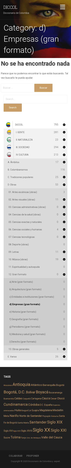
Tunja (23, 438)
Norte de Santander (30, 415)
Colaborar (15, 456)
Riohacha (54, 416)
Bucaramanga (55, 392)
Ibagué (24, 410)
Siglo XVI (8, 430)
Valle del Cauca (51, 437)
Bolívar (30, 392)
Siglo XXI (58, 430)
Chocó (61, 398)
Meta (6, 416)
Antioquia (21, 384)
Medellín (58, 410)
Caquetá (27, 399)
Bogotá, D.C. (14, 392)
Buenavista (9, 399)
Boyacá (42, 392)
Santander (38, 422)
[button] (62, 7)
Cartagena (36, 398)
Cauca (46, 398)
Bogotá (60, 385)
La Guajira (33, 410)
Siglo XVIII (26, 430)
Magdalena (45, 410)
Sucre (7, 437)
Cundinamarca (16, 404)
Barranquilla (49, 385)
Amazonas (8, 385)
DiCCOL (10, 7)
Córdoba (33, 404)
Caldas (18, 398)
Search (13, 107)
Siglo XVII (17, 431)
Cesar (54, 398)
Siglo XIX (55, 422)
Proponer (32, 456)
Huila (18, 410)
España (48, 404)
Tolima (15, 437)
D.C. (42, 405)
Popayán (46, 416)
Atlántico (36, 385)
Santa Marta (23, 422)
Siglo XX (41, 430)
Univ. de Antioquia (33, 438)
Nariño (14, 416)
